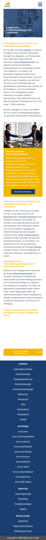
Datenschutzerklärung (23, 526)
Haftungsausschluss (23, 531)
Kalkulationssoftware (23, 369)
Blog (23, 404)
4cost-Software (25, 50)
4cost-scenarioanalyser (29, 235)
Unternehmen (23, 409)
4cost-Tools (21, 292)
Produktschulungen (23, 504)
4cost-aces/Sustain (23, 451)
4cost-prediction (23, 462)
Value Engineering (23, 494)
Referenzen (23, 394)
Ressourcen (23, 399)
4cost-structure (23, 456)
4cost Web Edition (23, 482)
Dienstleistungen (23, 374)
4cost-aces (23, 431)
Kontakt (23, 419)
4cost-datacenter (23, 477)
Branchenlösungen (23, 384)
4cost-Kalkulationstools (24, 62)
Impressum (23, 521)
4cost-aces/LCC (23, 441)
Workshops (23, 499)
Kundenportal (23, 414)
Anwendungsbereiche (23, 379)
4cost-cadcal (23, 467)
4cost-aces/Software (23, 446)
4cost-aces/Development (23, 436)
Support (23, 509)
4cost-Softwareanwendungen (19, 273)
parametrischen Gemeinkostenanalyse (20, 217)
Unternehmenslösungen (23, 389)
